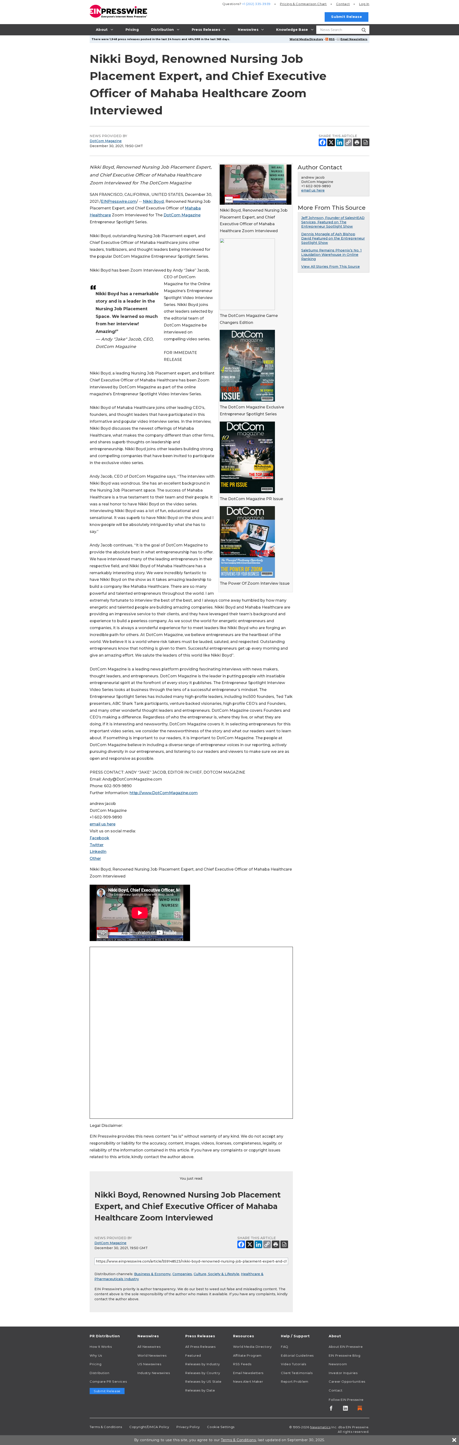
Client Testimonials (296, 1373)
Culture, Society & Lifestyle (216, 1274)
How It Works (101, 1347)
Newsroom (338, 1364)
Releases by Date (200, 1390)
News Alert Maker (248, 1381)
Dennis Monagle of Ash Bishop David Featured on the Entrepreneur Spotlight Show (333, 238)
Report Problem (294, 1381)
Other (95, 858)
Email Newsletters (353, 39)
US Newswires (149, 1364)
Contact (343, 4)
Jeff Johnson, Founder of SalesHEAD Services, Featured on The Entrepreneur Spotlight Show (333, 222)
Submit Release (346, 17)
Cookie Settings (221, 1427)
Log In (364, 4)
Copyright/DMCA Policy (149, 1427)
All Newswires (148, 1347)
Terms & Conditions (106, 1427)
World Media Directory (306, 39)
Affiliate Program (247, 1355)
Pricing (303, 4)
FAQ (284, 1347)
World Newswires (152, 1355)
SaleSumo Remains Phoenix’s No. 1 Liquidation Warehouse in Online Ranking (331, 254)
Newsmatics (320, 1427)
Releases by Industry (202, 1364)
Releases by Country (202, 1373)
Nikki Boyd (153, 201)
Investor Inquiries (343, 1373)
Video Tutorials (293, 1364)
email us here (102, 824)
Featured (193, 1355)
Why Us (96, 1355)
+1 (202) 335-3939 (256, 4)
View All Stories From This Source (330, 266)
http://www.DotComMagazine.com (164, 793)
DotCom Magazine (106, 141)
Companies (182, 1274)
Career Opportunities (347, 1381)
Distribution (99, 1373)
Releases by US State (203, 1381)
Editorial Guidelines (297, 1355)
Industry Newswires (153, 1373)
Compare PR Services (108, 1381)
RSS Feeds (242, 1364)
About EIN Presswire (346, 1347)
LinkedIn (98, 851)
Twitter (97, 845)
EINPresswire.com (119, 201)
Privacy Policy (188, 1427)
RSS (332, 39)
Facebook (99, 838)
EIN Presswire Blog (345, 1355)
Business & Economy (152, 1274)
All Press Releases (200, 1347)
